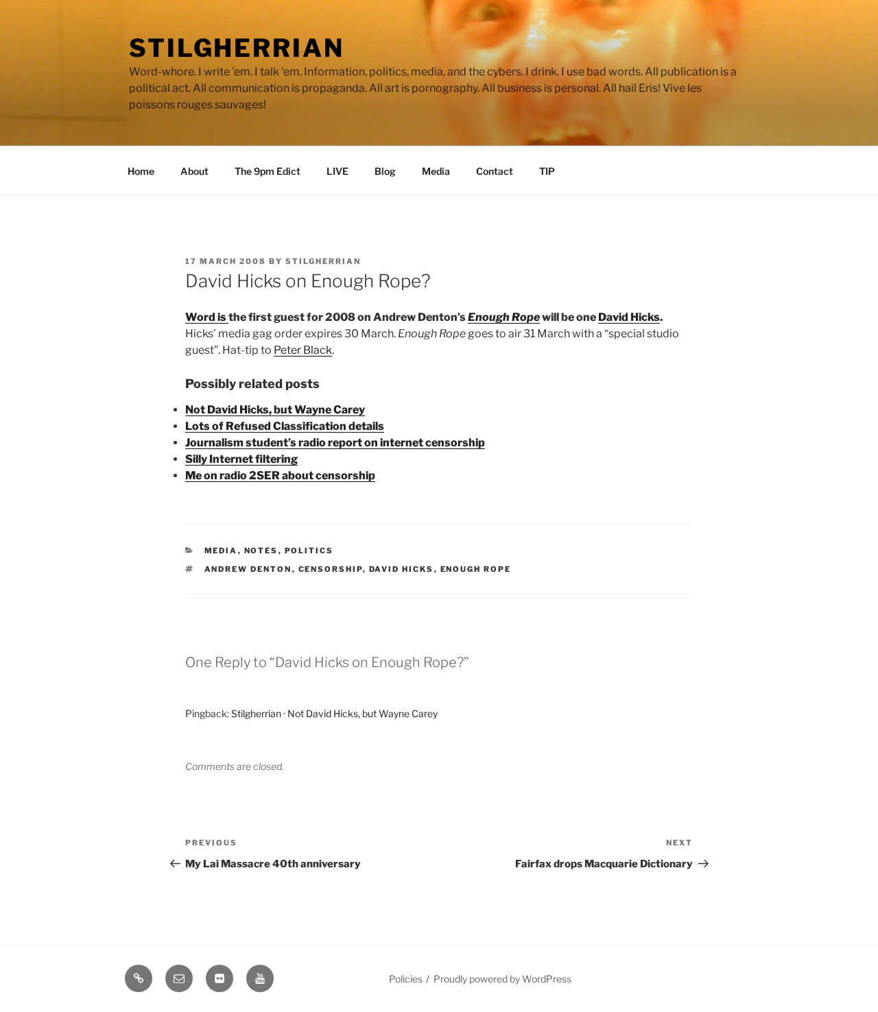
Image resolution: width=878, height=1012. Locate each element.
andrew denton (248, 569)
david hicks (401, 569)
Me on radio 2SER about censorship (280, 475)
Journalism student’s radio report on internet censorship (335, 442)
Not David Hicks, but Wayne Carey (275, 409)
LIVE (337, 171)
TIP (547, 171)
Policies (406, 979)
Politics (309, 550)
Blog (385, 171)
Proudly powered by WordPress (502, 979)
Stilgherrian (236, 48)
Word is (206, 317)
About (194, 171)
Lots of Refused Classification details (284, 426)
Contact (494, 171)
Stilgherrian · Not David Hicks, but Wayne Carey (334, 713)
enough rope (476, 569)
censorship (330, 569)
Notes (261, 550)
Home (141, 171)
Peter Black (303, 350)
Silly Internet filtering (241, 459)
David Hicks (629, 317)
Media (436, 171)
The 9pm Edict (267, 171)
